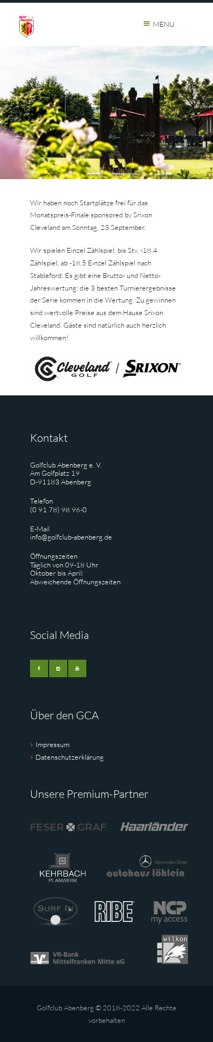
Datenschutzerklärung (70, 757)
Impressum (52, 744)
